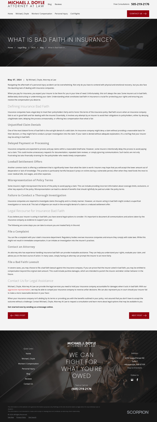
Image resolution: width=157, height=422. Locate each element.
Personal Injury (28, 368)
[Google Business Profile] (132, 379)
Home (28, 353)
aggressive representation (19, 289)
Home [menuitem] (10, 13)
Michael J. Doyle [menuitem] (22, 13)
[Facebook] (137, 379)
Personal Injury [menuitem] (61, 13)
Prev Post (20, 315)
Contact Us (136, 13)
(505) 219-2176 (81, 389)
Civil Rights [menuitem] (75, 13)
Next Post (137, 315)
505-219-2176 (140, 4)
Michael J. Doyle (28, 358)
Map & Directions (134, 368)
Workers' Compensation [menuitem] (42, 13)
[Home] (26, 4)
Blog (50, 4)
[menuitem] (11, 417)
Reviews (58, 4)
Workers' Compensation (28, 363)
